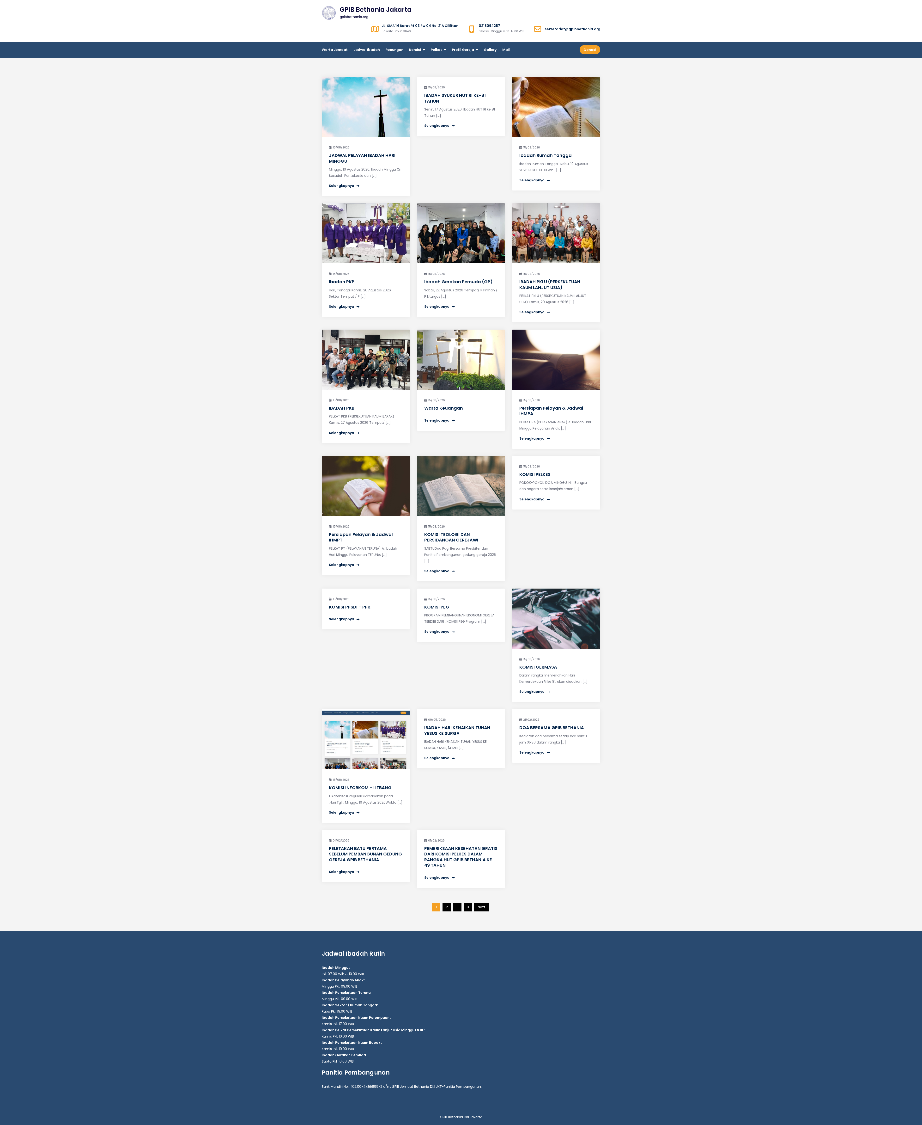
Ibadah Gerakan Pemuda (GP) (458, 282)
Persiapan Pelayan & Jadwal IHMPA (551, 411)
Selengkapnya (341, 185)
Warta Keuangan (443, 408)
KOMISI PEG (436, 607)
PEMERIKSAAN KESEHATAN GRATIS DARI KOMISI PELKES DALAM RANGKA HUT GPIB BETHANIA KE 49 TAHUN (460, 856)
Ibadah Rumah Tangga (545, 155)
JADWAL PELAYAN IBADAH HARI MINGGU (362, 158)
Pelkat (436, 49)
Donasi (590, 49)
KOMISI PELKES (535, 474)
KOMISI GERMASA (538, 667)
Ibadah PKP (341, 282)
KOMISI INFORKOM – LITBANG (360, 788)
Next (481, 907)
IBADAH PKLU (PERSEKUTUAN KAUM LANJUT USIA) (549, 284)
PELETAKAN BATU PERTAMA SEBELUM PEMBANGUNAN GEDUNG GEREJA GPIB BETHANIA (365, 854)
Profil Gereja (463, 49)
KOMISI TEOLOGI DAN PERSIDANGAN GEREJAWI (451, 537)
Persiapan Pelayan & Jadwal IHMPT (361, 537)
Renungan (394, 49)
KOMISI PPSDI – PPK (349, 607)
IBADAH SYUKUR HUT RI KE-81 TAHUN (455, 98)
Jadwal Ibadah (366, 49)
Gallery (490, 49)
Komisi (415, 49)
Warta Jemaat (335, 49)
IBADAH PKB (341, 408)
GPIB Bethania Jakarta (376, 9)
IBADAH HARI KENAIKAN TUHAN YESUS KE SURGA (457, 730)
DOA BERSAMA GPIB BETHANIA (551, 728)
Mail (506, 49)
